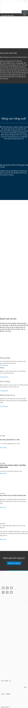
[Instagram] (7, 592)
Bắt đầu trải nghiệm (14, 563)
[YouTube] (11, 592)
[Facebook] (3, 588)
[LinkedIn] (11, 588)
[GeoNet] (3, 592)
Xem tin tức (3, 539)
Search (25, 12)
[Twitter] (7, 588)
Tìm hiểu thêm (4, 365)
